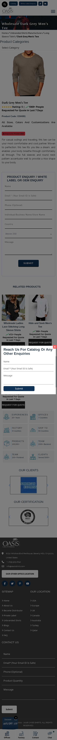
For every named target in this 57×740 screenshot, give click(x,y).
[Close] (55, 347)
